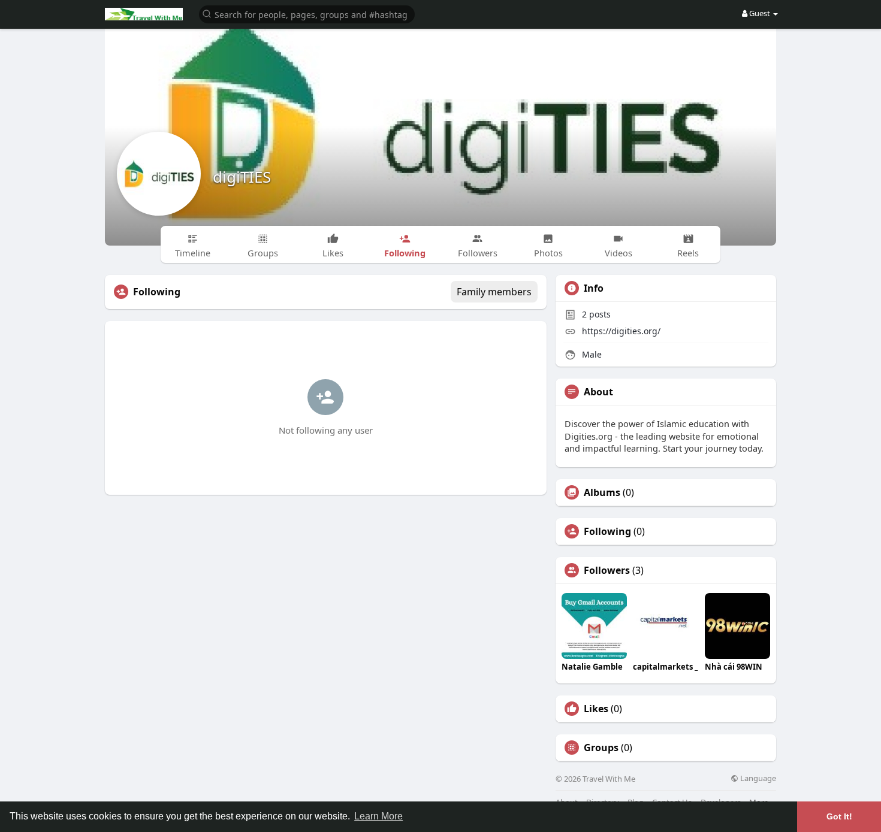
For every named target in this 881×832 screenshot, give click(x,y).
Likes (596, 708)
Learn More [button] (378, 816)
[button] (307, 13)
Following (607, 531)
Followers (607, 570)
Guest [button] (759, 13)
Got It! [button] (839, 816)
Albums (602, 492)
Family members (494, 291)
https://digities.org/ (621, 331)
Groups (601, 747)
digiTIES (242, 176)
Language (757, 778)
